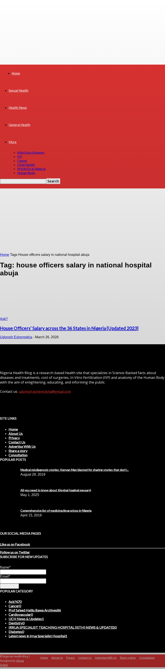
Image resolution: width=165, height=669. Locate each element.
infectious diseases (30, 152)
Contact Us (17, 442)
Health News (18, 107)
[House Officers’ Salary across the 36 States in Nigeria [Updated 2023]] (15, 315)
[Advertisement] (82, 221)
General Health (19, 125)
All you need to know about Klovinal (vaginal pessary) (55, 490)
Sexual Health (18, 90)
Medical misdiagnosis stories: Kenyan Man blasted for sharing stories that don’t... (74, 470)
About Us (16, 433)
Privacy (14, 438)
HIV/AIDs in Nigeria (31, 169)
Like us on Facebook (15, 544)
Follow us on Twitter (15, 552)
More (13, 142)
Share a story (18, 451)
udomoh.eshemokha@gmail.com (45, 391)
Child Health (26, 165)
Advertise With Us (22, 446)
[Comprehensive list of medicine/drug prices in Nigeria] (10, 471)
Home (16, 73)
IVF (19, 156)
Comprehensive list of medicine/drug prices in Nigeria (56, 510)
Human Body (26, 173)
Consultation (18, 455)
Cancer (22, 160)
